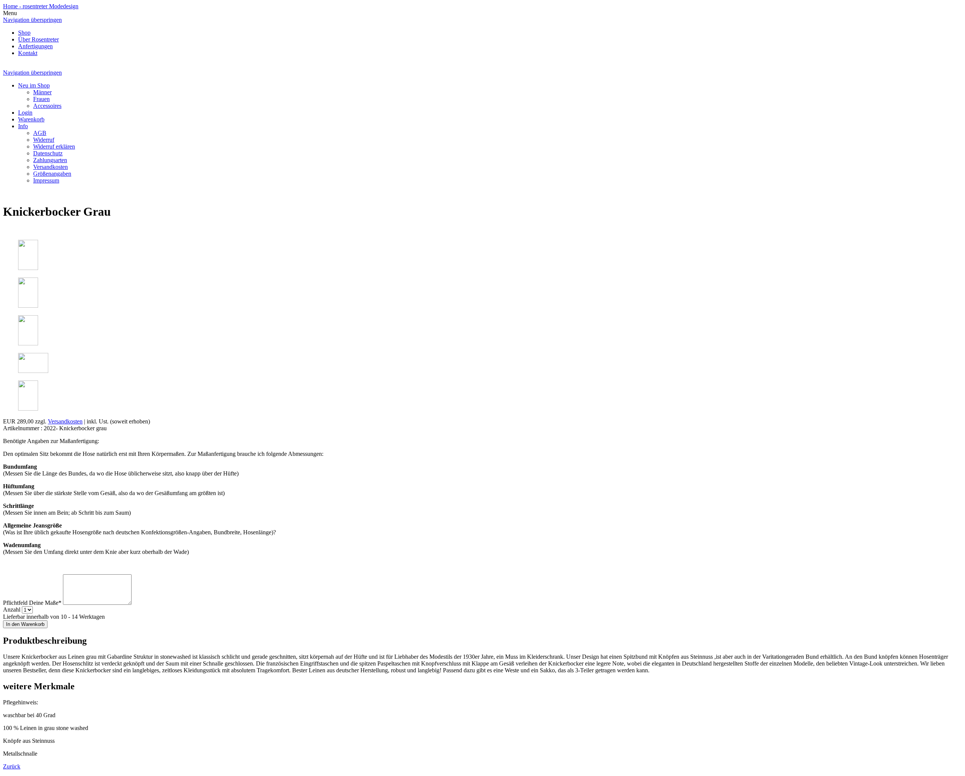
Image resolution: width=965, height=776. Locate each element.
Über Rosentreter (38, 39)
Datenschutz (48, 153)
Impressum (46, 180)
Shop (24, 32)
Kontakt (27, 53)
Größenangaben (52, 173)
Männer (42, 92)
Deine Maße (32, 603)
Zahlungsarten (50, 160)
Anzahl (11, 609)
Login (25, 112)
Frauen (41, 99)
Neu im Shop (34, 85)
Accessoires (47, 106)
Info (23, 126)
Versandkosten (50, 167)
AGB (39, 133)
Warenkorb (31, 119)
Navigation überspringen (32, 20)
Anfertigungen (35, 46)
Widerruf (43, 139)
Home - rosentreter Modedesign (40, 6)
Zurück (11, 766)
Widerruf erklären (54, 146)
